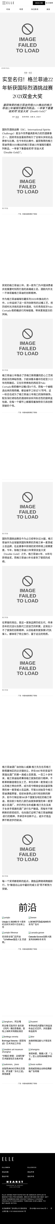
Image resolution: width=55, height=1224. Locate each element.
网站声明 (31, 1172)
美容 (48, 9)
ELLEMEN (6, 1167)
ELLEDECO (32, 1167)
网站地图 (5, 1172)
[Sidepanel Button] (4, 3)
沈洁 (17, 117)
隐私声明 (5, 1176)
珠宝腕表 (34, 9)
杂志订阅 (39, 3)
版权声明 (31, 1176)
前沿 (27, 908)
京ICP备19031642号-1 (39, 1208)
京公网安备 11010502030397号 (27, 1210)
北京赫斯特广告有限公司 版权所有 (14, 1208)
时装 (8, 9)
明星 (21, 9)
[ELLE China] (10, 3)
